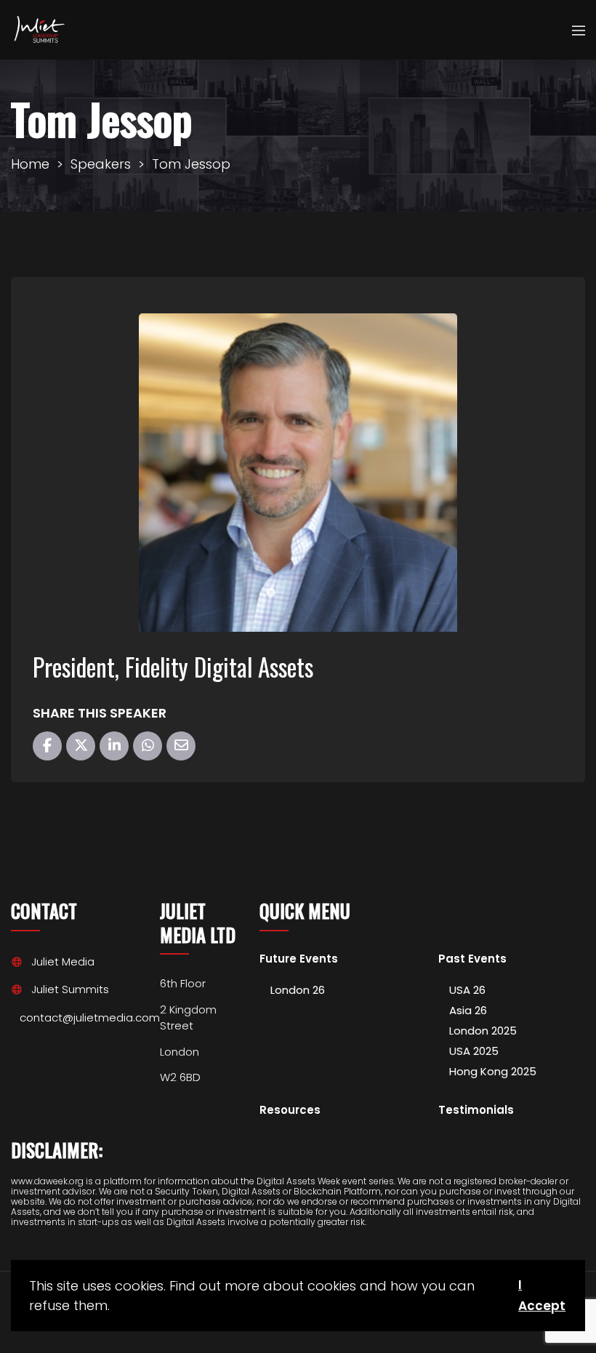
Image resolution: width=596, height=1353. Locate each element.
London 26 (297, 989)
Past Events (472, 959)
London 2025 (483, 1030)
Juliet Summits (70, 989)
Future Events (298, 959)
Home (30, 164)
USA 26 (467, 989)
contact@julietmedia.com (90, 1017)
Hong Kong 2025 (492, 1071)
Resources (290, 1110)
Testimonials (476, 1110)
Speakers (101, 164)
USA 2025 (474, 1051)
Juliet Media (62, 961)
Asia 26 (468, 1010)
